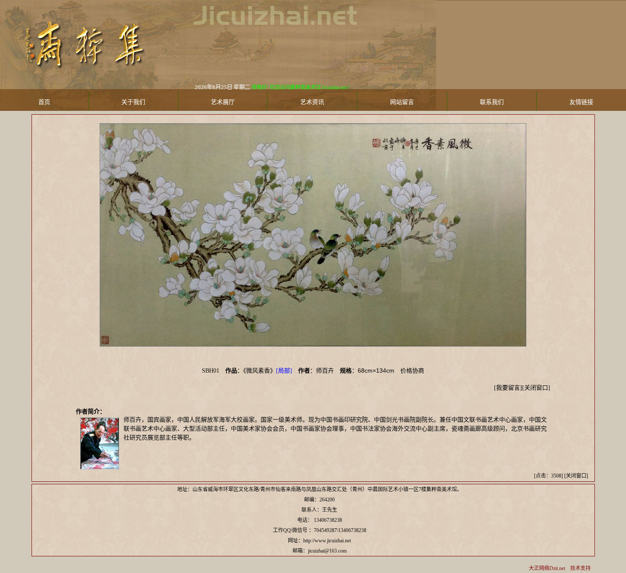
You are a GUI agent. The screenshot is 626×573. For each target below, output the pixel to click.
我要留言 (508, 388)
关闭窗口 (536, 388)
